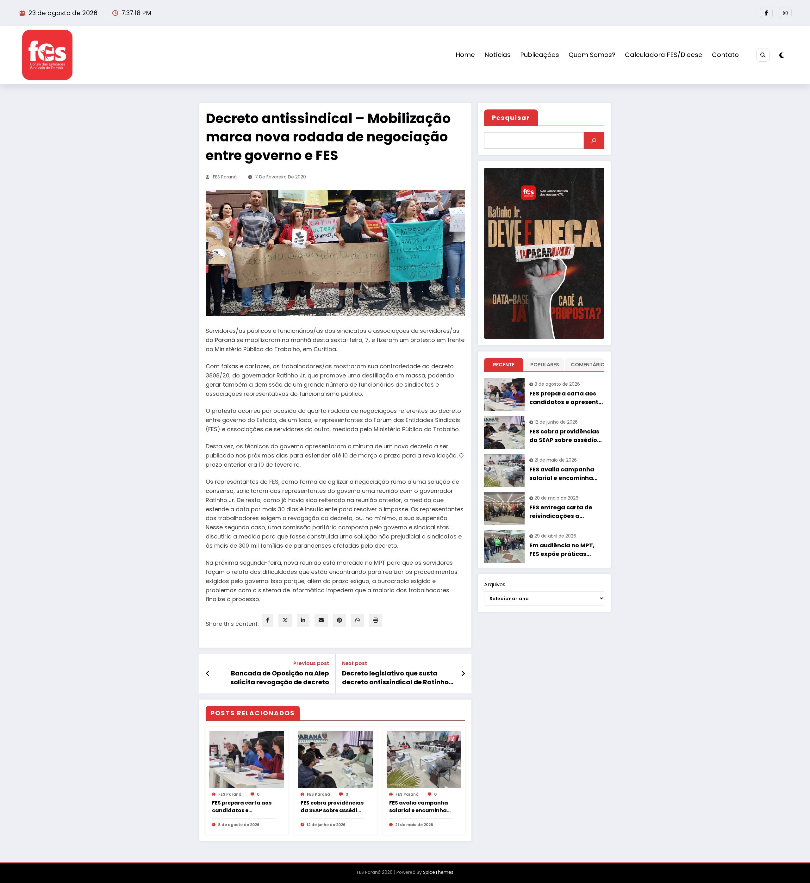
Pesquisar (511, 117)
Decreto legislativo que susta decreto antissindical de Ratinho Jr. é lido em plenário (395, 678)
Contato (725, 54)
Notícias (497, 54)
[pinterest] (339, 620)
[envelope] (321, 620)
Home (465, 54)
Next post (354, 663)
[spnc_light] (781, 55)
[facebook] (267, 620)
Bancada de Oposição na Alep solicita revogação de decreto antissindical (279, 678)
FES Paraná (225, 177)
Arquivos (494, 584)
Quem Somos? (592, 54)
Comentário (586, 364)
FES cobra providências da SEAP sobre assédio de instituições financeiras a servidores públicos (332, 806)
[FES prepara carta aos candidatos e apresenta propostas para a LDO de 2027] (246, 758)
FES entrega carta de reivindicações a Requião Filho (560, 511)
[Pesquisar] (594, 140)
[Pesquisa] (763, 55)
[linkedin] (303, 620)
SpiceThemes (438, 872)
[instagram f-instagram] (785, 13)
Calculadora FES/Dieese (663, 54)
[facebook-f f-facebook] (766, 13)
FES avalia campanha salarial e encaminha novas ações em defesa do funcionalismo (418, 806)
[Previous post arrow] (208, 673)
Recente (503, 364)
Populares (544, 364)
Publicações (539, 54)
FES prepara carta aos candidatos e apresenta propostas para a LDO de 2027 (241, 806)
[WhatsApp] (357, 620)
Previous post (311, 663)
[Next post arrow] (463, 673)
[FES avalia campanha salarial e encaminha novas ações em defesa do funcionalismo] (424, 758)
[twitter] (285, 620)
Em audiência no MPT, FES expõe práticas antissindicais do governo (562, 549)
